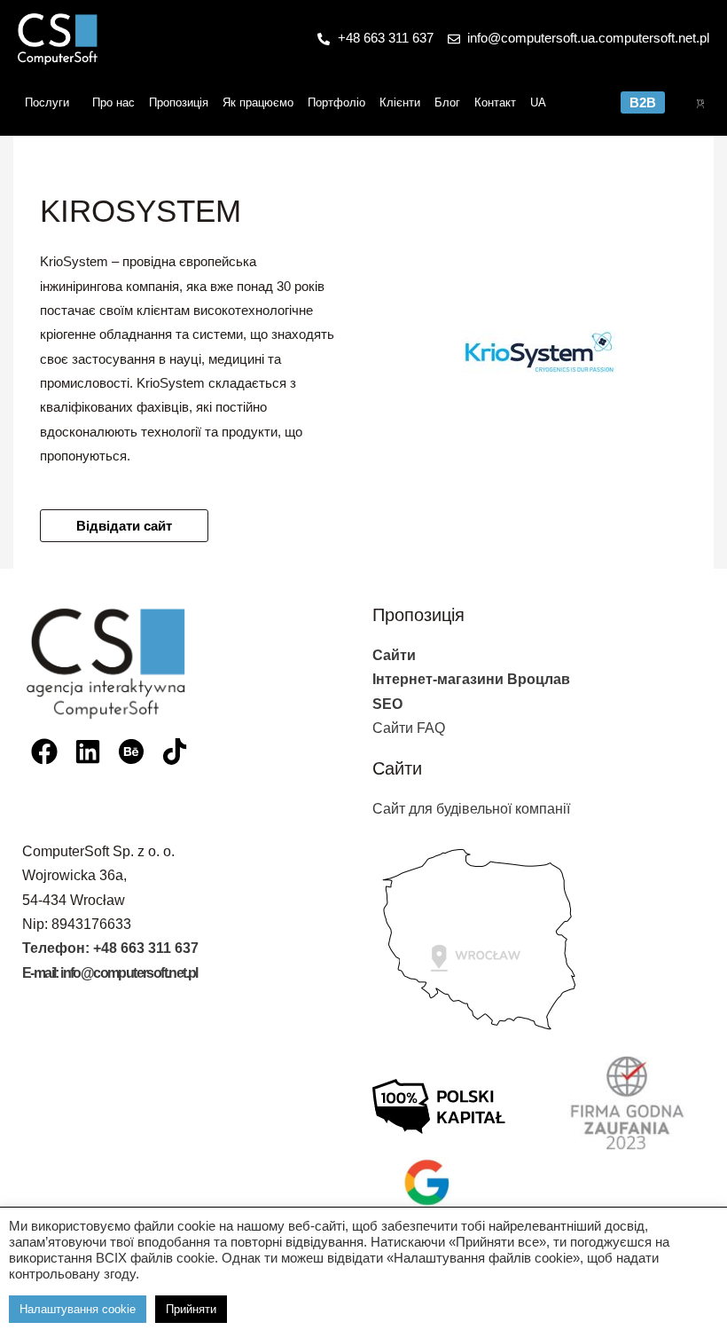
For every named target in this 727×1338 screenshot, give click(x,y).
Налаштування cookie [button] (78, 1309)
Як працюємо (258, 102)
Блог (447, 102)
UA (538, 102)
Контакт (495, 102)
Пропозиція (178, 102)
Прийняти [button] (191, 1309)
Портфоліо (336, 102)
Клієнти (399, 102)
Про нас (113, 102)
